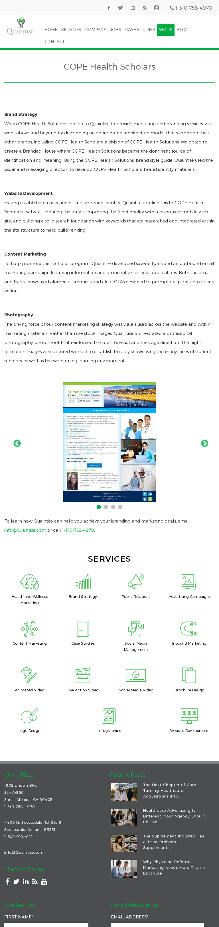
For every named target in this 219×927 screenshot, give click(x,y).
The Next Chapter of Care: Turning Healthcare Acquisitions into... (170, 790)
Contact (54, 41)
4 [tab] (121, 508)
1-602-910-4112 (18, 836)
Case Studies (140, 29)
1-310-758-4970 (193, 8)
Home (50, 29)
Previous (16, 442)
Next (203, 442)
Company (95, 29)
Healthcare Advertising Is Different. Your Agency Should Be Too (174, 816)
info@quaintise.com (25, 530)
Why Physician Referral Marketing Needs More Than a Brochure (174, 867)
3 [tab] (114, 508)
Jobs (115, 29)
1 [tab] (99, 508)
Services (71, 29)
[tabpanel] (109, 442)
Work (166, 29)
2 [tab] (107, 508)
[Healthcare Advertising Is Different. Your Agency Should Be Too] (124, 817)
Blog (182, 29)
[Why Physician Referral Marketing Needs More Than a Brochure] (124, 869)
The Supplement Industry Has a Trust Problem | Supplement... (173, 842)
